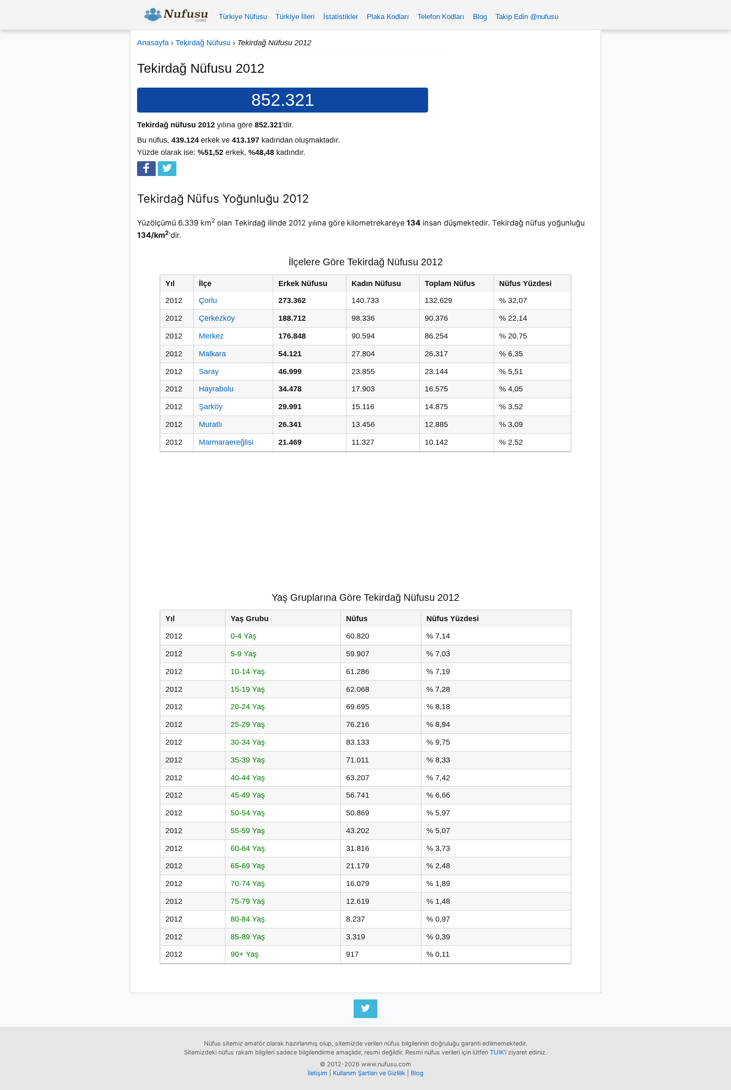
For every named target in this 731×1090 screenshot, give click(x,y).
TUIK (497, 1052)
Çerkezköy (217, 318)
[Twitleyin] (167, 168)
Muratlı (210, 424)
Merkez (211, 336)
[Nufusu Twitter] (365, 1008)
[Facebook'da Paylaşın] (146, 168)
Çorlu (208, 300)
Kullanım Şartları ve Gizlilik (369, 1072)
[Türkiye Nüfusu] (175, 17)
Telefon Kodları (441, 17)
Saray (209, 371)
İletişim (317, 1072)
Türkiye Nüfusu (243, 17)
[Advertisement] (518, 96)
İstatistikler (340, 17)
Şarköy (211, 406)
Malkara (212, 354)
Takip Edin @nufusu (526, 17)
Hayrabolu (216, 389)
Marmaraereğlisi (226, 442)
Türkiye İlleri (295, 17)
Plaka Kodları (388, 17)
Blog (480, 17)
